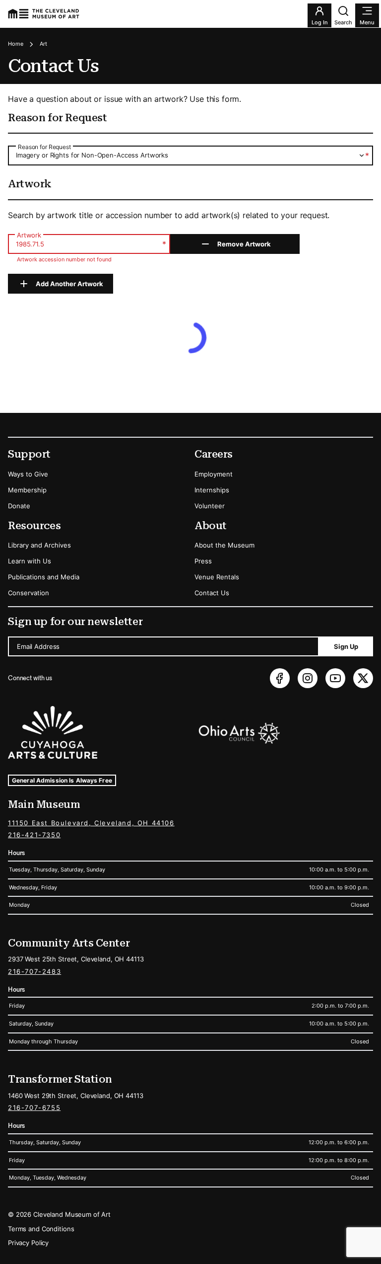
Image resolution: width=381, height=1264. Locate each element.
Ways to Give (28, 474)
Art (43, 43)
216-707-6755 (34, 1107)
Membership (27, 490)
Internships (211, 490)
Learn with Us (29, 561)
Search (343, 22)
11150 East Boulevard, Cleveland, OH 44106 (91, 823)
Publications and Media (43, 577)
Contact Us (211, 593)
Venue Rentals (216, 577)
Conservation (28, 593)
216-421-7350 (34, 835)
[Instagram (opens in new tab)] (308, 678)
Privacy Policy (28, 1243)
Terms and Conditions (41, 1229)
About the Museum (224, 545)
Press (203, 561)
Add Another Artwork (69, 284)
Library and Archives (39, 545)
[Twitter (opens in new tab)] (363, 678)
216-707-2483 (34, 971)
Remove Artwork (244, 244)
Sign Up (346, 646)
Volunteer (209, 506)
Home (15, 43)
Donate (19, 506)
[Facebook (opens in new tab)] (280, 678)
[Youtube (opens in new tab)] (335, 678)
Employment (213, 474)
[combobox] (190, 155)
